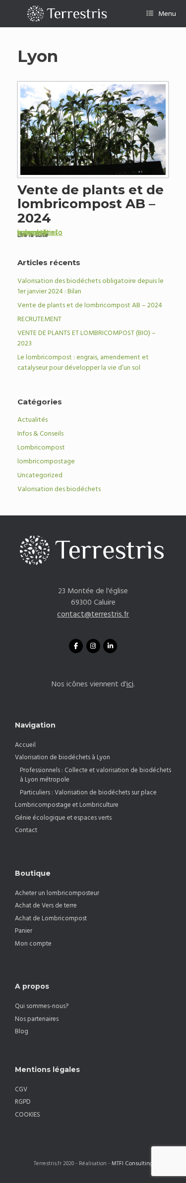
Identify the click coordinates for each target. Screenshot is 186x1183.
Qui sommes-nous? (41, 1006)
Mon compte (33, 943)
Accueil (25, 744)
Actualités (32, 420)
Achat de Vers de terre (46, 905)
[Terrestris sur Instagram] (93, 646)
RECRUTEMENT (39, 319)
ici (129, 684)
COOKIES (27, 1114)
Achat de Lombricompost (51, 918)
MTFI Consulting (132, 1164)
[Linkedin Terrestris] (110, 646)
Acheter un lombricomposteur (57, 893)
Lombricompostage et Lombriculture (67, 804)
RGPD (23, 1101)
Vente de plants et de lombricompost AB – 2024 (90, 204)
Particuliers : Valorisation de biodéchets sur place (88, 792)
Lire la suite (33, 234)
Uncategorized (39, 475)
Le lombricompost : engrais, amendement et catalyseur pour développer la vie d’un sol (83, 362)
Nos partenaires (37, 1018)
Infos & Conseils (40, 434)
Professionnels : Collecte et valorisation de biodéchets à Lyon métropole (95, 775)
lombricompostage (46, 461)
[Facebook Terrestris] (76, 646)
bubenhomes (37, 233)
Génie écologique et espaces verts (63, 817)
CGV (21, 1089)
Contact (26, 830)
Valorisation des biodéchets (59, 489)
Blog (21, 1031)
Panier (23, 930)
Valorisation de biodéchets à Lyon (62, 757)
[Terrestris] (63, 13)
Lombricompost (41, 447)
